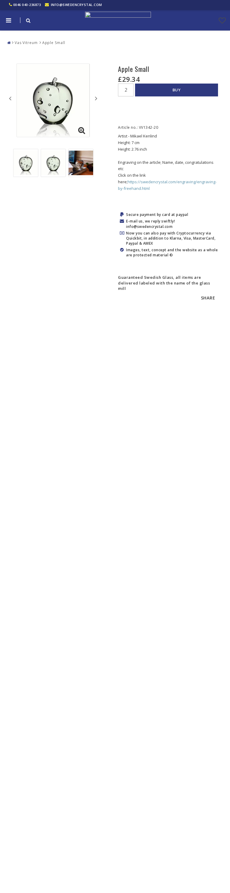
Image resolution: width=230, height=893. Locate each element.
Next (96, 98)
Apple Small (53, 42)
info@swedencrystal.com (76, 4)
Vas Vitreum (26, 42)
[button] (222, 20)
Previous (10, 98)
